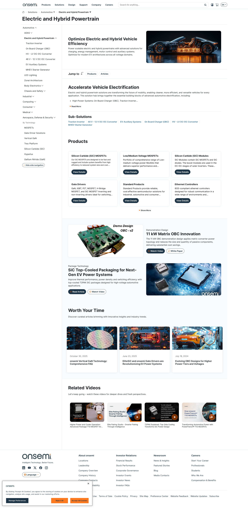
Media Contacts (161, 475)
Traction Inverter (34, 43)
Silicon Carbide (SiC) (34, 149)
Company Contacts (88, 480)
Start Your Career (200, 460)
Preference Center (159, 496)
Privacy (133, 496)
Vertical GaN (30, 138)
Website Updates (199, 496)
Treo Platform (31, 143)
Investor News (123, 480)
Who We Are (197, 475)
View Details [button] (79, 172)
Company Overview (88, 470)
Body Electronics (32, 85)
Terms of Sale (105, 496)
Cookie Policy (121, 496)
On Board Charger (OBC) (38, 48)
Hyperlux (28, 154)
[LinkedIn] (24, 468)
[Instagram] (46, 468)
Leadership (84, 465)
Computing (28, 101)
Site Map (144, 496)
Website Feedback (179, 496)
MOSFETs (29, 127)
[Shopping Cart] (218, 5)
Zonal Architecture (33, 80)
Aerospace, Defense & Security (38, 117)
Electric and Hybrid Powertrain (39, 38)
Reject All (59, 500)
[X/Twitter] (35, 468)
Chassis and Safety (33, 91)
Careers (195, 455)
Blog (156, 470)
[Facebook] (41, 468)
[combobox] (160, 4)
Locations (83, 460)
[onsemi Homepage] (30, 4)
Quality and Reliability (89, 485)
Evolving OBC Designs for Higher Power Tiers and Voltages (193, 362)
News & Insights (161, 460)
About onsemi (86, 455)
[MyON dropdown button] (213, 5)
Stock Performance (125, 465)
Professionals (197, 465)
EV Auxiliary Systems (36, 64)
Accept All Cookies (79, 500)
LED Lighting (30, 75)
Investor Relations (126, 455)
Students (195, 470)
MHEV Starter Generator (38, 69)
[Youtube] (30, 468)
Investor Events (123, 475)
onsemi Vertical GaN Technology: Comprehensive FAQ (88, 362)
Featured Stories (162, 465)
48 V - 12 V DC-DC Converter (40, 59)
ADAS (27, 33)
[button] (205, 4)
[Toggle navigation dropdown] (36, 27)
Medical (26, 112)
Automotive (28, 27)
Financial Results (124, 460)
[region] (47, 493)
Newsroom (160, 455)
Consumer (28, 107)
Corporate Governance (127, 470)
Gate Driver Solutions (34, 133)
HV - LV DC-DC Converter (39, 54)
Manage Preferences (17, 500)
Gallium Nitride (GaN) (34, 159)
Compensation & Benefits (203, 480)
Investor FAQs (123, 485)
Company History (87, 475)
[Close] (88, 483)
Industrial (27, 96)
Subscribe (214, 496)
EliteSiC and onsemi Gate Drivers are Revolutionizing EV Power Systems (143, 362)
